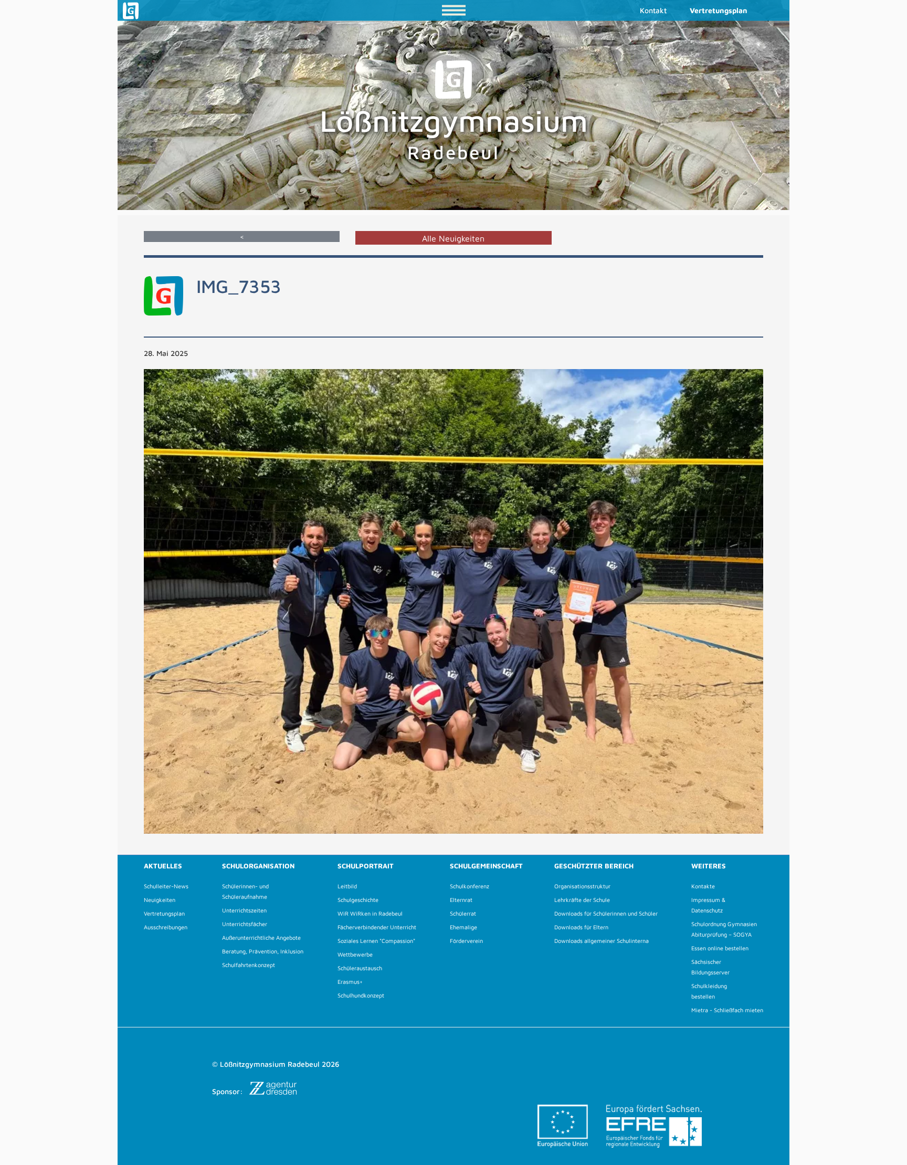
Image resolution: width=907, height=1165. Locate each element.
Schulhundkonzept (361, 995)
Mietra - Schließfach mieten (727, 1009)
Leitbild (347, 886)
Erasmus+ (350, 981)
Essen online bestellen (719, 947)
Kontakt (653, 10)
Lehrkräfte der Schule (582, 899)
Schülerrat (463, 913)
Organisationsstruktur (582, 886)
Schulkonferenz (469, 886)
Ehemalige (463, 926)
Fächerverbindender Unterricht (377, 926)
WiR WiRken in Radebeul (370, 913)
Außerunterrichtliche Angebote (261, 937)
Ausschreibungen (165, 926)
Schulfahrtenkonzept (248, 964)
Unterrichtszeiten (244, 910)
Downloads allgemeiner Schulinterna (601, 940)
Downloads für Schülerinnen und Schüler (606, 913)
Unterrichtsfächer (244, 923)
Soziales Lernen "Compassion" (376, 940)
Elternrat (461, 899)
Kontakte (703, 886)
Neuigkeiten (159, 899)
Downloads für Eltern (581, 926)
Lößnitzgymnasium (454, 132)
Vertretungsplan (718, 10)
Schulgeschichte (358, 899)
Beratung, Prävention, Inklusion (262, 951)
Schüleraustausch (360, 967)
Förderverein (466, 940)
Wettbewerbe (355, 954)
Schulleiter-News (166, 886)
